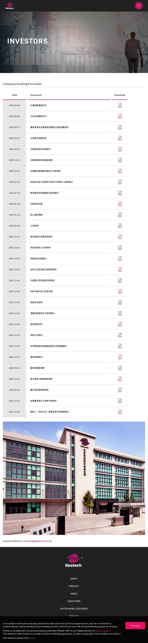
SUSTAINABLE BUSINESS (74, 608)
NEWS (74, 593)
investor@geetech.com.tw (38, 541)
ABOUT (74, 578)
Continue (135, 625)
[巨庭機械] (74, 560)
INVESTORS (73, 601)
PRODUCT (74, 586)
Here (31, 637)
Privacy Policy (102, 630)
